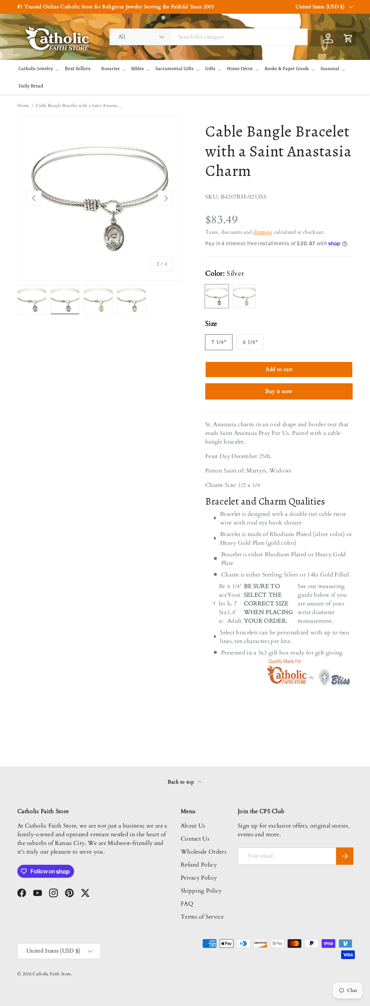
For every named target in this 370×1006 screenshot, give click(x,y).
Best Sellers (77, 69)
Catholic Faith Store (51, 974)
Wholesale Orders (203, 852)
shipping (263, 232)
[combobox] (208, 37)
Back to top (181, 781)
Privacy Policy (199, 878)
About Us (193, 826)
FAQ (187, 904)
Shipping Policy (201, 891)
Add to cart (279, 369)
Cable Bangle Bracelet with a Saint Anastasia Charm (79, 105)
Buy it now (278, 391)
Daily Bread (30, 86)
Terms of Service (202, 917)
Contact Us (195, 839)
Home (23, 105)
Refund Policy (199, 865)
